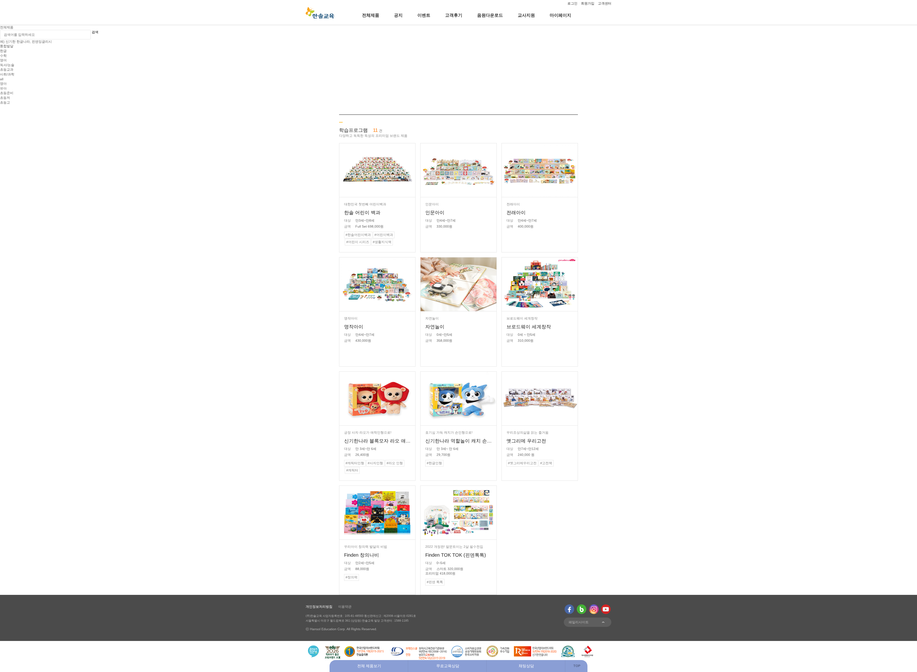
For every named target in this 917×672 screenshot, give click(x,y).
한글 (3, 51)
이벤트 (423, 15)
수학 (3, 56)
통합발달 (6, 46)
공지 (398, 15)
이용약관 (345, 606)
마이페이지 (560, 15)
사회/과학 (7, 74)
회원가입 (587, 3)
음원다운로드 (490, 15)
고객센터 (604, 3)
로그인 (572, 3)
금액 (347, 226)
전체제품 (370, 15)
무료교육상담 (447, 666)
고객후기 (453, 15)
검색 (95, 32)
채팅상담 (526, 666)
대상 (347, 220)
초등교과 (6, 69)
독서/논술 (7, 65)
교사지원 (526, 15)
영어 (3, 60)
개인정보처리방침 (319, 606)
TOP (576, 666)
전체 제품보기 (369, 666)
